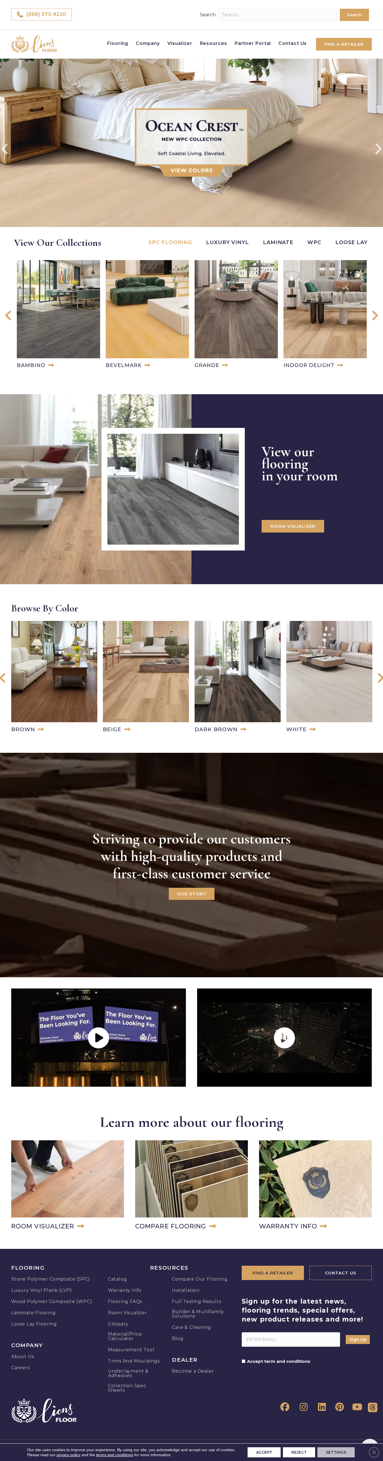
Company (148, 43)
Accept (264, 1452)
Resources (213, 43)
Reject (299, 1452)
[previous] (4, 148)
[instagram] (302, 1407)
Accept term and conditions (278, 1361)
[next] (378, 148)
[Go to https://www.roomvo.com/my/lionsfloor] (67, 1186)
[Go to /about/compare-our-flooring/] (191, 1186)
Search (208, 14)
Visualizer (179, 43)
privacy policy (68, 1455)
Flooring (117, 43)
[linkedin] (320, 1407)
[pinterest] (338, 1407)
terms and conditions (114, 1455)
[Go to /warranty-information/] (315, 1186)
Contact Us (292, 43)
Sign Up (357, 1339)
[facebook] (283, 1407)
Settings (336, 1452)
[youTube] (356, 1407)
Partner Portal (253, 43)
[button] (354, 15)
